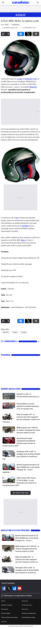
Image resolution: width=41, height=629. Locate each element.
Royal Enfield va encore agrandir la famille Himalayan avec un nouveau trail (28, 406)
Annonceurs (25, 601)
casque (19, 79)
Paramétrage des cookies (28, 617)
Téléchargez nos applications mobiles (18, 596)
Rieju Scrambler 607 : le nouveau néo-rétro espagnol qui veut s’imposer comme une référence (26, 559)
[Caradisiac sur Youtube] (19, 588)
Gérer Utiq (4, 621)
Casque (15, 332)
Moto (23, 240)
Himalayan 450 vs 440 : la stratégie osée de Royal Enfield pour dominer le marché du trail (27, 570)
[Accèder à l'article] (9, 396)
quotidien (25, 226)
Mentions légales (5, 613)
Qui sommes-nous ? (27, 605)
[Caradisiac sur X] (9, 588)
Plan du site (25, 609)
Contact (3, 601)
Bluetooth (33, 87)
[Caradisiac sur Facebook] (4, 588)
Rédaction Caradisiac (6, 605)
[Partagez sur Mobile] (36, 33)
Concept (23, 332)
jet (17, 218)
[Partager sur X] (28, 33)
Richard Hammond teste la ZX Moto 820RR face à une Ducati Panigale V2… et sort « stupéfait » (26, 538)
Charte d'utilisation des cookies (9, 617)
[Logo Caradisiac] (20, 4)
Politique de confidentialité (29, 613)
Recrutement (4, 609)
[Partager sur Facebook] (21, 33)
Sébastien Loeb (31, 79)
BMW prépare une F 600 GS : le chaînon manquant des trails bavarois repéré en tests (28, 430)
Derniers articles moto (10, 389)
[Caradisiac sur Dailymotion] (14, 588)
